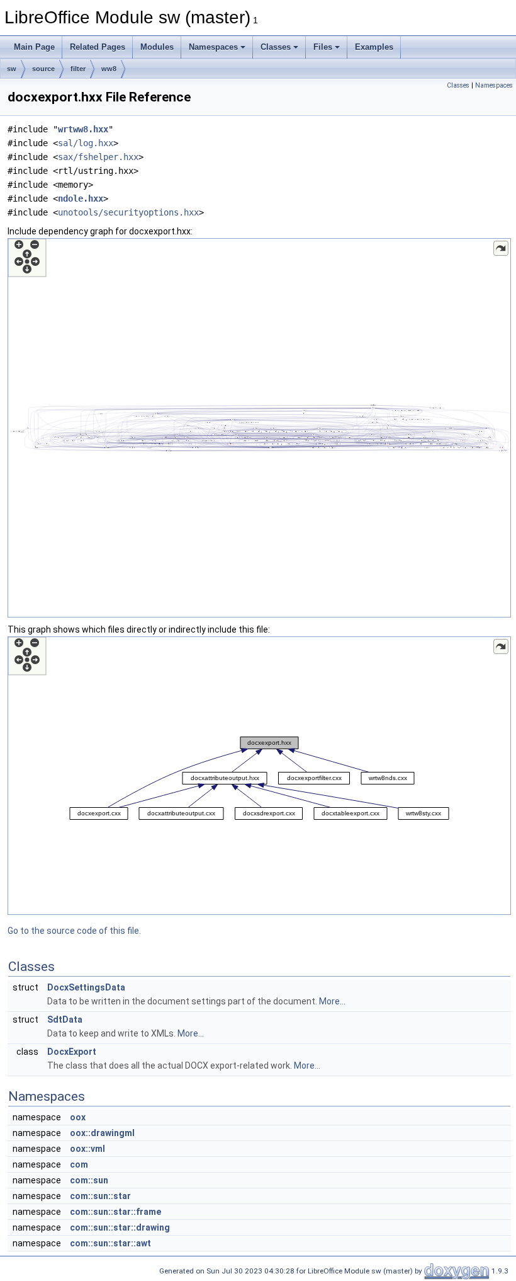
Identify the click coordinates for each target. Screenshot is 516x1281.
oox (78, 1117)
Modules (157, 47)
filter (78, 68)
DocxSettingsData (86, 987)
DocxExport (71, 1052)
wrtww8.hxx (83, 129)
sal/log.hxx (85, 143)
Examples (374, 47)
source (43, 68)
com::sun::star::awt (110, 1243)
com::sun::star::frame (115, 1212)
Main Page (34, 47)
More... (332, 1001)
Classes (276, 47)
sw (11, 68)
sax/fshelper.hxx (98, 157)
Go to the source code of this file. (74, 931)
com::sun (89, 1180)
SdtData (64, 1019)
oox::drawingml (102, 1133)
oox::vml (87, 1149)
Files (322, 47)
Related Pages (97, 47)
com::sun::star (100, 1196)
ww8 (108, 68)
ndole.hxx (80, 198)
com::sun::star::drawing (120, 1227)
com (79, 1164)
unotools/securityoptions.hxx (128, 212)
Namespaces (213, 47)
